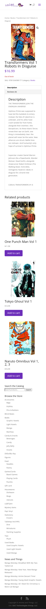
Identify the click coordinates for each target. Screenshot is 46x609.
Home (7, 18)
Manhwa (10, 432)
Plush (9, 539)
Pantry (9, 468)
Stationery (9, 515)
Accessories (9, 400)
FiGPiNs (10, 406)
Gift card (8, 486)
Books (13, 18)
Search (28, 390)
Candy (9, 442)
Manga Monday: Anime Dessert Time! (20, 576)
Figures (8, 457)
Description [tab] (12, 87)
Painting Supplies (14, 532)
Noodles (10, 464)
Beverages (11, 438)
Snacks (9, 450)
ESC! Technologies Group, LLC (25, 605)
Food (7, 461)
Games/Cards (10, 471)
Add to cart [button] (13, 253)
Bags (8, 402)
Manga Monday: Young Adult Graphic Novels (23, 580)
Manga (9, 428)
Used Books (9, 542)
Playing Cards (12, 478)
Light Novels (12, 424)
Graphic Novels (13, 420)
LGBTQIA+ (9, 503)
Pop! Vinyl (9, 511)
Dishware (10, 492)
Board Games (12, 474)
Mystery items (10, 507)
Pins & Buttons (13, 410)
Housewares (10, 489)
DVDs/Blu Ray (10, 453)
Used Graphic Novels (15, 545)
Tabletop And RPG (12, 521)
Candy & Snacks (11, 435)
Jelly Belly (10, 446)
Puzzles (10, 482)
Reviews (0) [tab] (12, 92)
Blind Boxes (9, 414)
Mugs (9, 496)
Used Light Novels (14, 549)
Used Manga (12, 553)
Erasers (10, 518)
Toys (6, 536)
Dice (8, 524)
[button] (37, 28)
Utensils (10, 500)
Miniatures (11, 528)
